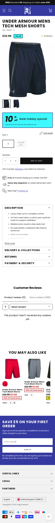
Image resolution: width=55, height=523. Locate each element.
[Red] (5, 384)
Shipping (19, 169)
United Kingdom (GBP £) (32, 499)
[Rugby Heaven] (27, 10)
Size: (5, 135)
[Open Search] (10, 11)
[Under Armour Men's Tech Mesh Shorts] (27, 69)
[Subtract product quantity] (5, 161)
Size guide (48, 133)
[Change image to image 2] (16, 104)
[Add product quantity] (15, 161)
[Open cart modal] (50, 11)
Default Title (21, 143)
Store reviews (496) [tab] (40, 297)
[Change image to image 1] (6, 104)
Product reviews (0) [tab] (15, 297)
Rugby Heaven (22, 504)
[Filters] (5, 307)
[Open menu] (4, 11)
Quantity (6, 155)
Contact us (23, 191)
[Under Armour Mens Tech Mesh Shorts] (12, 369)
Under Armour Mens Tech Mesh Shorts (12, 390)
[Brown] (49, 384)
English (7, 499)
